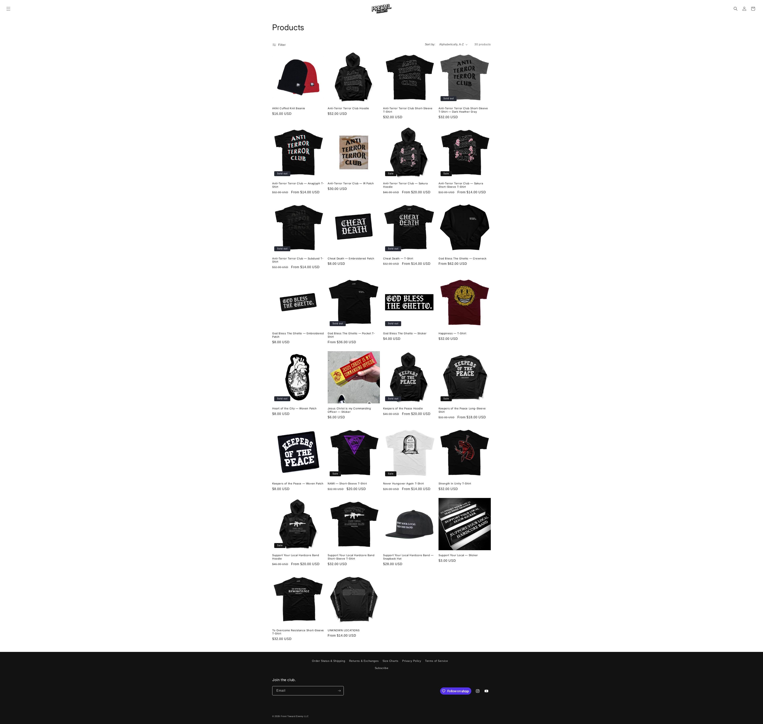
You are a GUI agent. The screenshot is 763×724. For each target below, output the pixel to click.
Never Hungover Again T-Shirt (403, 483)
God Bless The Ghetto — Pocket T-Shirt (351, 335)
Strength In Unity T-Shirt (455, 483)
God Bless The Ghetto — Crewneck (463, 258)
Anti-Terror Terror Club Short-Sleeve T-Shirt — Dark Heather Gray (463, 110)
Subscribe (381, 668)
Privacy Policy (411, 660)
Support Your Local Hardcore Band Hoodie (295, 557)
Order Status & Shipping (328, 660)
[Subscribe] (339, 690)
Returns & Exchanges (364, 660)
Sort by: (430, 44)
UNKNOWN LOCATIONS (343, 630)
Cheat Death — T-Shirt (398, 258)
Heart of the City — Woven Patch (294, 408)
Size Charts (390, 660)
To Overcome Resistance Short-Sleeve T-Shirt (298, 632)
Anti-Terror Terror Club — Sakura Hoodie (405, 185)
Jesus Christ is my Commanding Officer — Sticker (349, 410)
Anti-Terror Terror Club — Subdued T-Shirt (297, 260)
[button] (8, 8)
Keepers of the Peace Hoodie (403, 408)
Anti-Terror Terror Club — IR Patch (351, 183)
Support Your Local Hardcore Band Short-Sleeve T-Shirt (351, 557)
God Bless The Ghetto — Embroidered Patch (298, 335)
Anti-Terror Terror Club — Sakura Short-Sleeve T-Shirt (461, 185)
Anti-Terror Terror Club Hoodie (348, 108)
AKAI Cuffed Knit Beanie (288, 108)
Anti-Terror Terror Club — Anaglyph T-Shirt (298, 185)
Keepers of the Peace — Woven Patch (297, 483)
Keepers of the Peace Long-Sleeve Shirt (462, 410)
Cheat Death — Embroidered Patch (351, 258)
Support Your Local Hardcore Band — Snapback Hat (408, 557)
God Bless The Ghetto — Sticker (405, 333)
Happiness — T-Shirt (452, 333)
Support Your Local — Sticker (458, 555)
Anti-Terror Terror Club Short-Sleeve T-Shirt (408, 110)
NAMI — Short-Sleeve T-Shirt (347, 483)
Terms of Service (436, 660)
